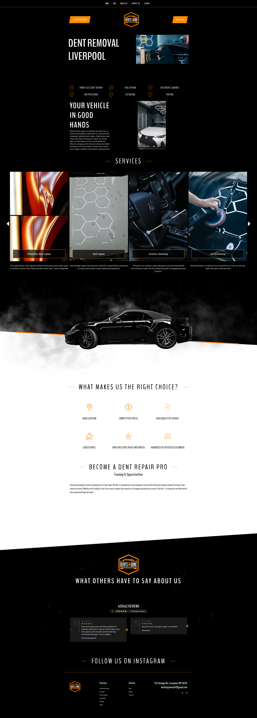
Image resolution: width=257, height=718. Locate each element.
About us (131, 692)
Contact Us (136, 3)
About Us (123, 3)
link (164, 488)
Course (147, 3)
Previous (71, 629)
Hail (114, 3)
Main (107, 3)
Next (126, 629)
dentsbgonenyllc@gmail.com (174, 687)
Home (130, 688)
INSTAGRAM (150, 661)
